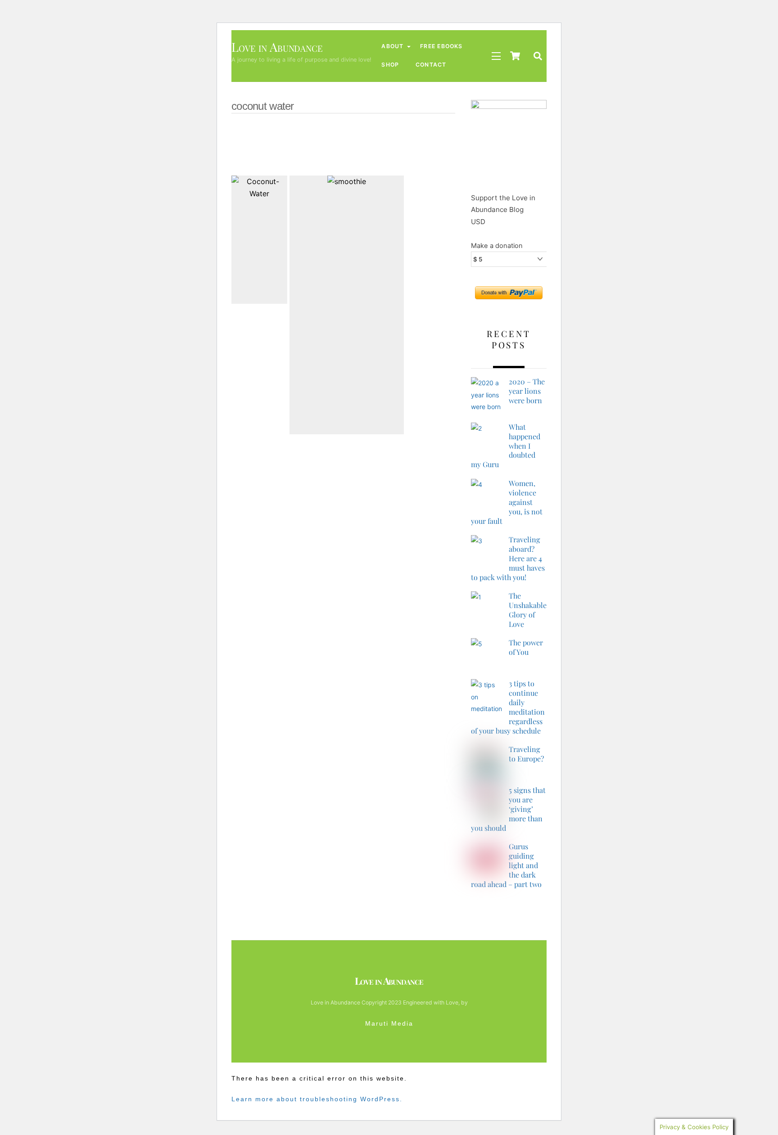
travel (339, 131)
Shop (390, 64)
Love (368, 143)
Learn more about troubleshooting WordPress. (317, 1099)
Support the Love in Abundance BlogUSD (503, 210)
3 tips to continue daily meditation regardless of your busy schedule (508, 707)
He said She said (295, 156)
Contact (431, 64)
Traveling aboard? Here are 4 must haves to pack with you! (508, 558)
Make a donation (497, 246)
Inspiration (404, 143)
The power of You (526, 647)
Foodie (341, 156)
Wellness (272, 131)
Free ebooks (441, 46)
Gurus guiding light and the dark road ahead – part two (506, 865)
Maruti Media (389, 1023)
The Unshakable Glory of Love (528, 610)
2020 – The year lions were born (527, 391)
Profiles (428, 131)
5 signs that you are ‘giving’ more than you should (508, 809)
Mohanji (335, 143)
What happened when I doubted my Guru (505, 446)
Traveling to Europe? (526, 754)
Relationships (382, 131)
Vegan (307, 131)
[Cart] (515, 56)
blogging (412, 156)
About (392, 46)
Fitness (376, 156)
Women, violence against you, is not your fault (507, 502)
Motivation (294, 143)
